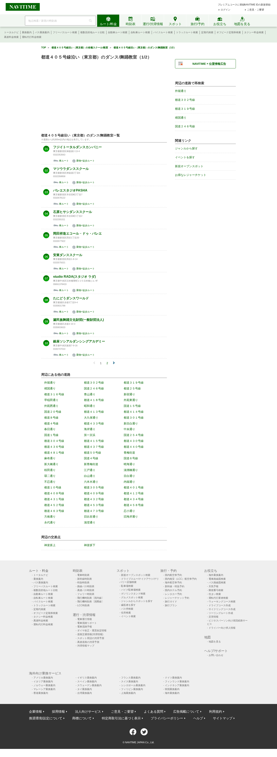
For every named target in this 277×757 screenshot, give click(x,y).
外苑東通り (131, 400)
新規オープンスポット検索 (135, 575)
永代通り (50, 522)
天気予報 (213, 586)
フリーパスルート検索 (65, 32)
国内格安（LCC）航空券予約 (181, 578)
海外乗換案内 (216, 575)
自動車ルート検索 (117, 32)
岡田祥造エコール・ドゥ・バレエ (77, 233)
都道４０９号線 (94, 493)
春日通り (50, 429)
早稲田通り (51, 400)
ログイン (225, 9)
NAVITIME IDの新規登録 (257, 4)
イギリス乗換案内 (87, 677)
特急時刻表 (83, 582)
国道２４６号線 (94, 388)
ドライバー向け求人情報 (222, 627)
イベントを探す (185, 157)
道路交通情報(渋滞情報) (90, 634)
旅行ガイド (171, 601)
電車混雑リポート (87, 623)
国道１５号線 (132, 405)
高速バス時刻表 (85, 590)
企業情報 (35, 711)
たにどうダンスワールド (71, 298)
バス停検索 (127, 608)
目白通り (129, 475)
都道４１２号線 (134, 493)
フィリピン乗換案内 (132, 689)
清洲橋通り (131, 470)
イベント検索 (128, 616)
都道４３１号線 (54, 499)
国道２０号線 (52, 411)
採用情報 (58, 711)
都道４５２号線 (54, 505)
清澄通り (89, 522)
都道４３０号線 (134, 440)
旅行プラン (171, 605)
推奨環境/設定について (45, 718)
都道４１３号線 (94, 411)
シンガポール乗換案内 (133, 685)
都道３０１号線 (134, 417)
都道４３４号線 (134, 499)
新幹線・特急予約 (174, 586)
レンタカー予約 (173, 594)
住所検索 (126, 612)
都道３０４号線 (54, 440)
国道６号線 (131, 458)
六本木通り (91, 481)
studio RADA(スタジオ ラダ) (74, 276)
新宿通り (129, 394)
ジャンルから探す (186, 148)
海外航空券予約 (173, 582)
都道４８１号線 (54, 452)
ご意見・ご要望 (255, 9)
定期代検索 (207, 32)
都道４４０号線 (134, 446)
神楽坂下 (89, 545)
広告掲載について (186, 711)
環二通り (50, 475)
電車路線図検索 (217, 578)
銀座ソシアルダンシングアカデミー (79, 341)
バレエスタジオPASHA (70, 190)
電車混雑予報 (84, 626)
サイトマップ (222, 718)
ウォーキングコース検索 (222, 601)
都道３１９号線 (134, 382)
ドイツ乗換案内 (173, 677)
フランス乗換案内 (131, 677)
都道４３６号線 (54, 446)
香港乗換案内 (40, 693)
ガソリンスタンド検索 (133, 593)
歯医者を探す (128, 605)
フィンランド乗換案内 (177, 681)
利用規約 (215, 711)
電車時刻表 (83, 575)
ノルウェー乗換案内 (44, 685)
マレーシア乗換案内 (44, 689)
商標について (82, 718)
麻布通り (50, 458)
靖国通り (50, 388)
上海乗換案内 (128, 693)
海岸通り (89, 429)
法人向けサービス (88, 711)
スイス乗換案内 (129, 681)
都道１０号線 (52, 487)
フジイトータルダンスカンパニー (77, 147)
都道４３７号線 (94, 446)
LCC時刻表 (83, 605)
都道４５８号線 (134, 505)
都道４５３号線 (94, 505)
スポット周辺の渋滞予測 (90, 638)
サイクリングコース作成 (222, 609)
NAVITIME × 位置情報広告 (209, 63)
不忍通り (50, 481)
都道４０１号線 (134, 487)
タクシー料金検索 (254, 32)
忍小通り (129, 510)
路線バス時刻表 (85, 586)
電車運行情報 (84, 619)
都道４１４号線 (134, 411)
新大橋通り (51, 464)
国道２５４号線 (134, 435)
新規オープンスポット (189, 166)
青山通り (89, 394)
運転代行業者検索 (218, 597)
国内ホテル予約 (173, 590)
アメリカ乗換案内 (43, 677)
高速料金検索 (11, 37)
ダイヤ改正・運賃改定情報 (91, 630)
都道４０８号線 (54, 493)
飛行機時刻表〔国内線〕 (90, 597)
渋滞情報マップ (85, 645)
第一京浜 (89, 435)
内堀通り (129, 481)
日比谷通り (91, 516)
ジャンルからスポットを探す (137, 601)
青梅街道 (129, 452)
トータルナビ (11, 32)
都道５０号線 (92, 452)
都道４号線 (51, 423)
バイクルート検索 (163, 32)
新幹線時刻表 (84, 578)
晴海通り (129, 464)
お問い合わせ (216, 655)
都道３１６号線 (54, 394)
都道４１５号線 (94, 440)
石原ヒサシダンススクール (72, 212)
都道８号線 (51, 417)
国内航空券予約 (173, 575)
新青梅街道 (91, 464)
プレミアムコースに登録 (231, 4)
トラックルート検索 (187, 32)
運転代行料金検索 (31, 37)
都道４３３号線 (94, 423)
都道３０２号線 (94, 382)
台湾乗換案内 (84, 693)
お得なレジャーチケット (190, 174)
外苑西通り (51, 405)
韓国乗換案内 (172, 689)
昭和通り (89, 405)
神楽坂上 (50, 545)
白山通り (89, 475)
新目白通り (131, 423)
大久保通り (91, 417)
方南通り (50, 516)
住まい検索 (215, 594)
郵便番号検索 (216, 590)
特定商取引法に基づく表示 (121, 718)
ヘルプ (198, 718)
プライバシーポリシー (167, 718)
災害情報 (213, 616)
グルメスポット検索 (132, 597)
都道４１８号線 (94, 400)
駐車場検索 (127, 586)
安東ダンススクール (67, 255)
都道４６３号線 (54, 510)
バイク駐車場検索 (131, 589)
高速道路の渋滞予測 (88, 642)
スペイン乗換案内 (87, 681)
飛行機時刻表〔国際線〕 (90, 601)
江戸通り (89, 470)
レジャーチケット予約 (177, 597)
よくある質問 (153, 711)
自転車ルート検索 (140, 32)
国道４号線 (91, 458)
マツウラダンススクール (71, 168)
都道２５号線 (132, 388)
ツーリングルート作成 (221, 613)
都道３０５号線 (94, 487)
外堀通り (50, 382)
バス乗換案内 (42, 32)
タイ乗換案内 (84, 689)
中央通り (129, 429)
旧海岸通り (131, 516)
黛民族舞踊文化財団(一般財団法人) (78, 319)
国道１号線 (51, 435)
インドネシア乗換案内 (177, 685)
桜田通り (50, 470)
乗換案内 (27, 32)
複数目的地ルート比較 (92, 32)
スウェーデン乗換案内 (89, 685)
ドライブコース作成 (220, 605)
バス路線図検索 (217, 582)
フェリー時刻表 (85, 594)
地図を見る (215, 641)
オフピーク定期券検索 (229, 32)
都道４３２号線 (94, 499)
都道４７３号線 (94, 510)
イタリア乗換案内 (43, 681)
